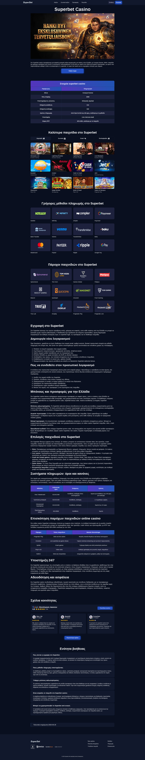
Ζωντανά (60, 138)
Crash (82, 138)
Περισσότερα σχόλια (72, 637)
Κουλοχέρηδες (103, 138)
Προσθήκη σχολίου (105, 608)
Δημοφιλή (39, 138)
